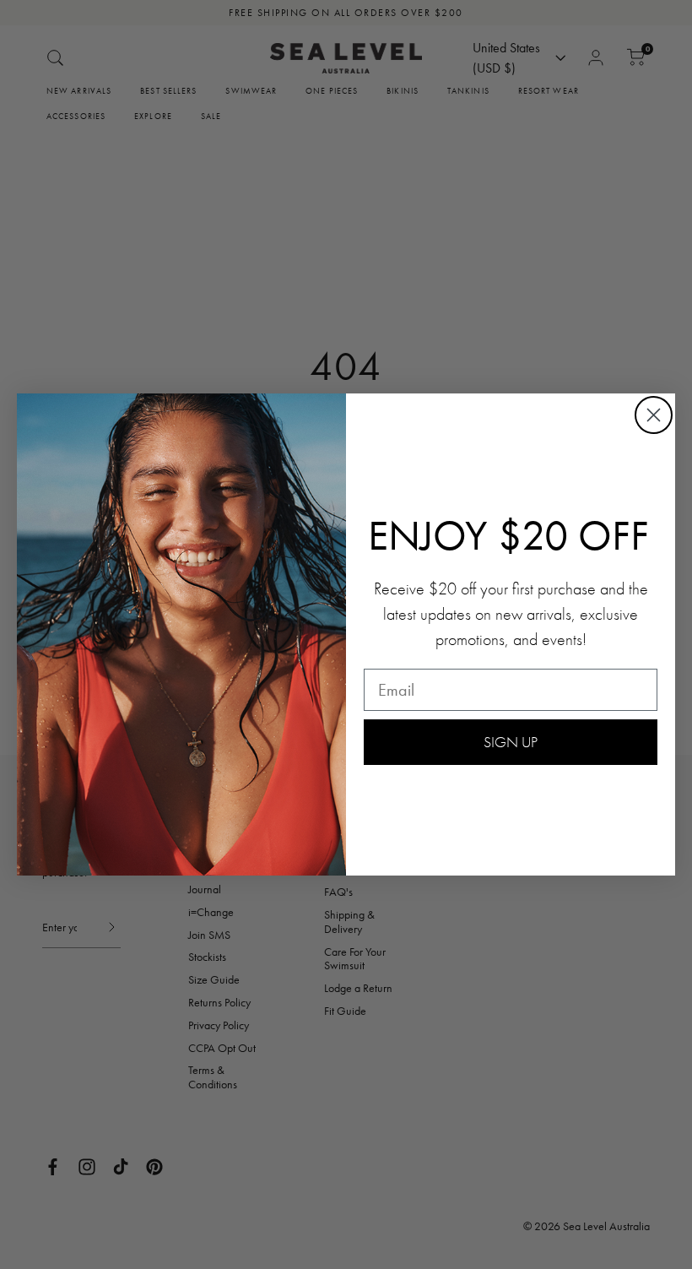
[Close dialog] (653, 415)
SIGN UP (511, 741)
